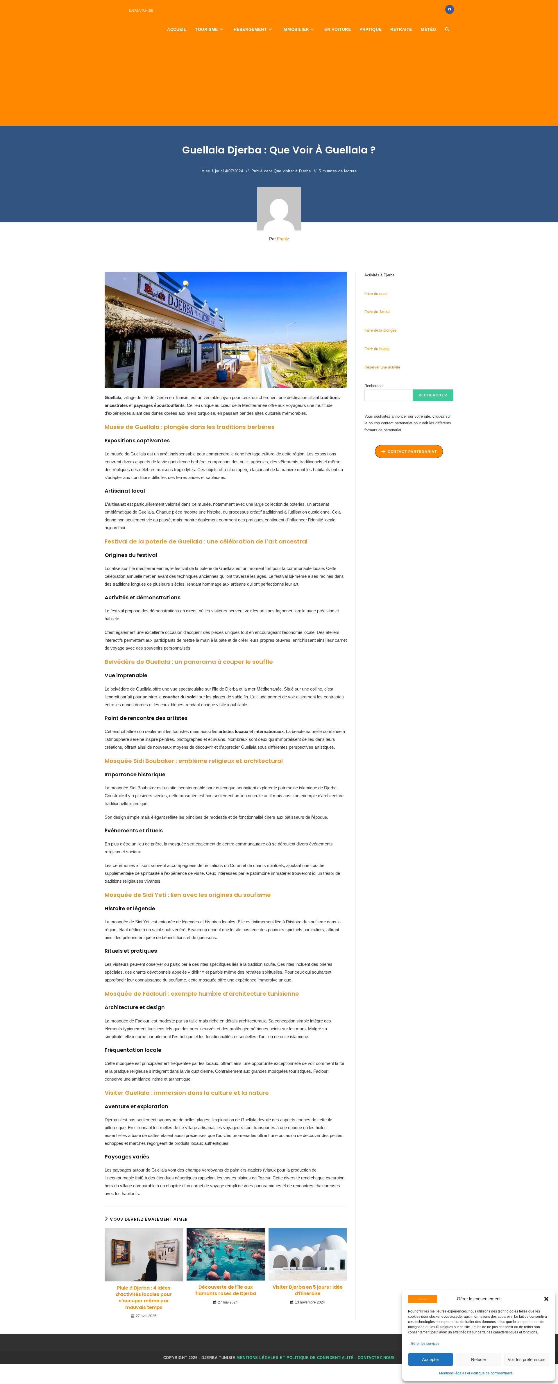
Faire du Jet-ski (377, 312)
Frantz (283, 238)
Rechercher (374, 386)
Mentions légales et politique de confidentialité (295, 1358)
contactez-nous (376, 1358)
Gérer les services (425, 1344)
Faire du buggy (376, 349)
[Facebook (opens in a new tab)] (449, 9)
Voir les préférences (527, 1359)
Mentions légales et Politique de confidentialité (476, 1373)
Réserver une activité (382, 367)
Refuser (478, 1359)
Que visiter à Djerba (292, 171)
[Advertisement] (279, 82)
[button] (546, 1299)
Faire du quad (375, 294)
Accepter (430, 1359)
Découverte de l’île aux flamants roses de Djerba (225, 1290)
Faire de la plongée (380, 330)
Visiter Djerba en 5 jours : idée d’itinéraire (308, 1290)
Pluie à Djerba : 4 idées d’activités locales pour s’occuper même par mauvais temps (144, 1298)
